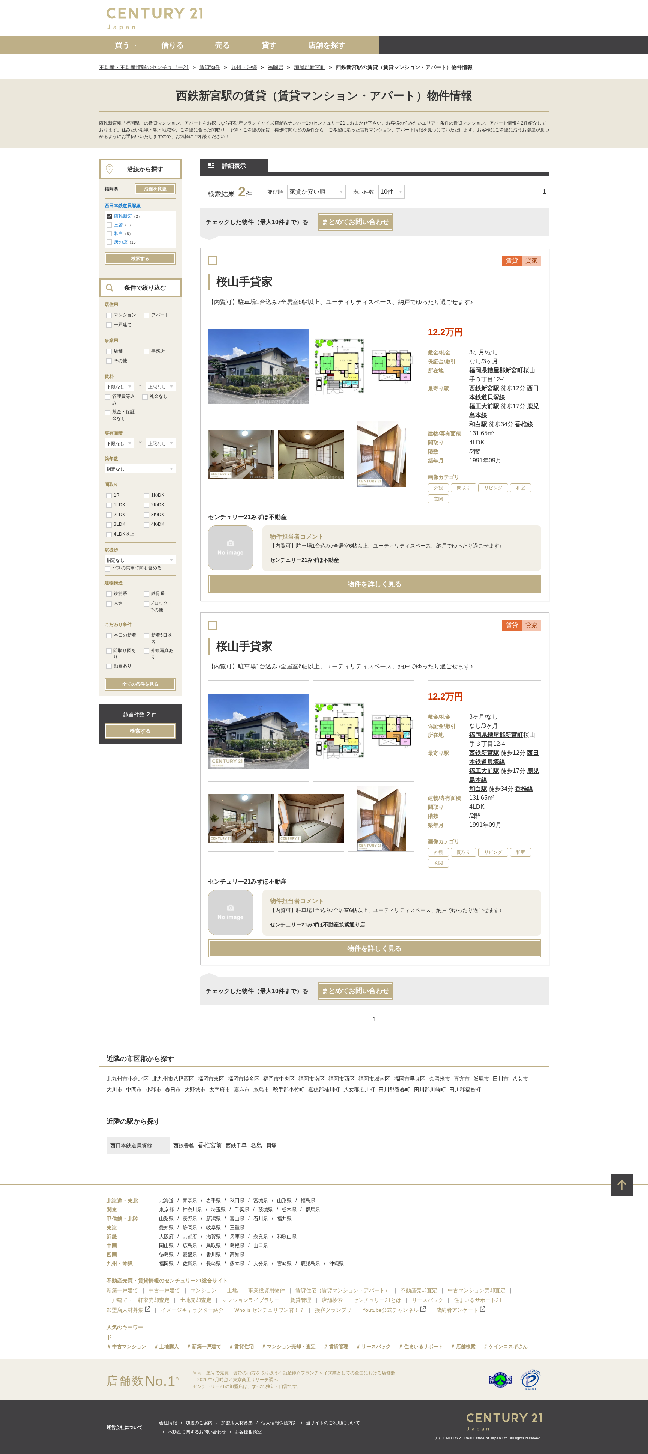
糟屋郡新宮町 (310, 67)
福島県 (308, 1200)
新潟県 (213, 1218)
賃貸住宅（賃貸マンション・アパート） (343, 1290)
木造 (118, 603)
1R (117, 495)
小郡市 (153, 1090)
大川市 (114, 1090)
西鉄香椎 (183, 1145)
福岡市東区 (211, 1079)
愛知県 (166, 1227)
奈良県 (261, 1236)
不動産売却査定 (418, 1290)
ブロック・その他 (161, 607)
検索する (140, 258)
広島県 (190, 1245)
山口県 (261, 1245)
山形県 (284, 1200)
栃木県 (289, 1209)
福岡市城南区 (374, 1079)
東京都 (166, 1209)
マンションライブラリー (251, 1300)
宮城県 (261, 1200)
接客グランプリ (333, 1310)
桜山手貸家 (244, 281)
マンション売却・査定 (291, 1346)
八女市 (520, 1079)
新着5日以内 (161, 638)
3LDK (119, 524)
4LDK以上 (124, 534)
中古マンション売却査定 (477, 1290)
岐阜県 (213, 1227)
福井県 (284, 1218)
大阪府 (166, 1236)
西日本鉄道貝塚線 (123, 205)
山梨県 (166, 1218)
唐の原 (121, 242)
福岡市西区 (341, 1079)
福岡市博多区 (244, 1079)
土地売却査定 (196, 1300)
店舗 (118, 351)
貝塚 (271, 1145)
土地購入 (169, 1346)
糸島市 (261, 1090)
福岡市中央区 (279, 1079)
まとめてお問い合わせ (355, 222)
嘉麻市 (242, 1090)
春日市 (173, 1090)
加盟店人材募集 (124, 1310)
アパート (160, 315)
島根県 (237, 1245)
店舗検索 (332, 1300)
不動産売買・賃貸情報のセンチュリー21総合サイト (167, 1281)
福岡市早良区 (409, 1079)
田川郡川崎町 (430, 1090)
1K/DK (157, 495)
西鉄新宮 (123, 216)
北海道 (166, 1200)
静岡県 (190, 1227)
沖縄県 (336, 1263)
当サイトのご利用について (333, 1422)
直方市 (462, 1079)
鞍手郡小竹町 (288, 1090)
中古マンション (129, 1346)
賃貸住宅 (244, 1346)
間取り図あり (124, 654)
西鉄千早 (236, 1145)
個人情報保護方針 (279, 1422)
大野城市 (195, 1090)
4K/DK (157, 524)
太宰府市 (219, 1090)
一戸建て (123, 324)
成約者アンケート (457, 1310)
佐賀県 (190, 1263)
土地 (232, 1290)
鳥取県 (213, 1245)
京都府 (190, 1236)
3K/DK (157, 514)
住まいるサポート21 (478, 1300)
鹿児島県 (310, 1263)
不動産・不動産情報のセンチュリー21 (144, 67)
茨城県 (265, 1209)
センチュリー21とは (377, 1300)
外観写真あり (162, 654)
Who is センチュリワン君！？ (269, 1310)
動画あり (123, 665)
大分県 (261, 1263)
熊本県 (237, 1263)
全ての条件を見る (140, 684)
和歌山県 (287, 1236)
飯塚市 (481, 1079)
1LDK (119, 504)
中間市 (134, 1090)
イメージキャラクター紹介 (192, 1310)
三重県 (237, 1227)
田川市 (500, 1079)
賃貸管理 (300, 1300)
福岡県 (276, 67)
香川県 (213, 1254)
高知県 (237, 1254)
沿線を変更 (155, 188)
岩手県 (213, 1200)
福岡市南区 (311, 1079)
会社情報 (168, 1422)
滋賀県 (213, 1236)
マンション (125, 315)
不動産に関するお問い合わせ (197, 1431)
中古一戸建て (164, 1290)
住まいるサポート (423, 1346)
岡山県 (166, 1245)
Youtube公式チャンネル (390, 1310)
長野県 (190, 1218)
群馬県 (313, 1209)
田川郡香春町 (394, 1090)
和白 (118, 233)
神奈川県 (192, 1209)
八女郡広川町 (359, 1090)
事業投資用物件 (266, 1290)
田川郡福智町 (465, 1090)
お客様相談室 (248, 1431)
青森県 (190, 1200)
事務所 (158, 351)
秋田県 (237, 1200)
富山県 (237, 1218)
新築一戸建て (122, 1290)
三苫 (118, 224)
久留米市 (439, 1079)
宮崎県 (284, 1263)
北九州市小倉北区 (127, 1079)
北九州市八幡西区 (173, 1079)
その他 (120, 360)
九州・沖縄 (244, 67)
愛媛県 (190, 1254)
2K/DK (157, 504)
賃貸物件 (210, 67)
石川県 (261, 1218)
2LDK (119, 514)
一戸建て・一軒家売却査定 (138, 1300)
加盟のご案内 (199, 1422)
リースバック (427, 1300)
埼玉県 (218, 1209)
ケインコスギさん (508, 1346)
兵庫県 (237, 1236)
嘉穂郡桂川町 (324, 1090)
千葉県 (242, 1209)
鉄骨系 (158, 593)
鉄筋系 (120, 593)
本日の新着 (125, 635)
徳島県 (166, 1254)
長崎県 (213, 1263)
